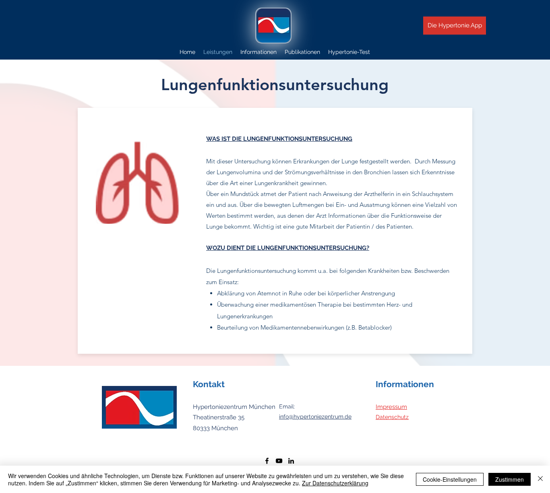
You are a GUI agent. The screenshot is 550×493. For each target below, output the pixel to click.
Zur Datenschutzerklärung (335, 483)
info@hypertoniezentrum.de (315, 416)
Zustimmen (509, 479)
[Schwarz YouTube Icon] (279, 461)
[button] (258, 52)
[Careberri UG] (267, 461)
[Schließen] (540, 479)
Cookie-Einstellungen (450, 479)
